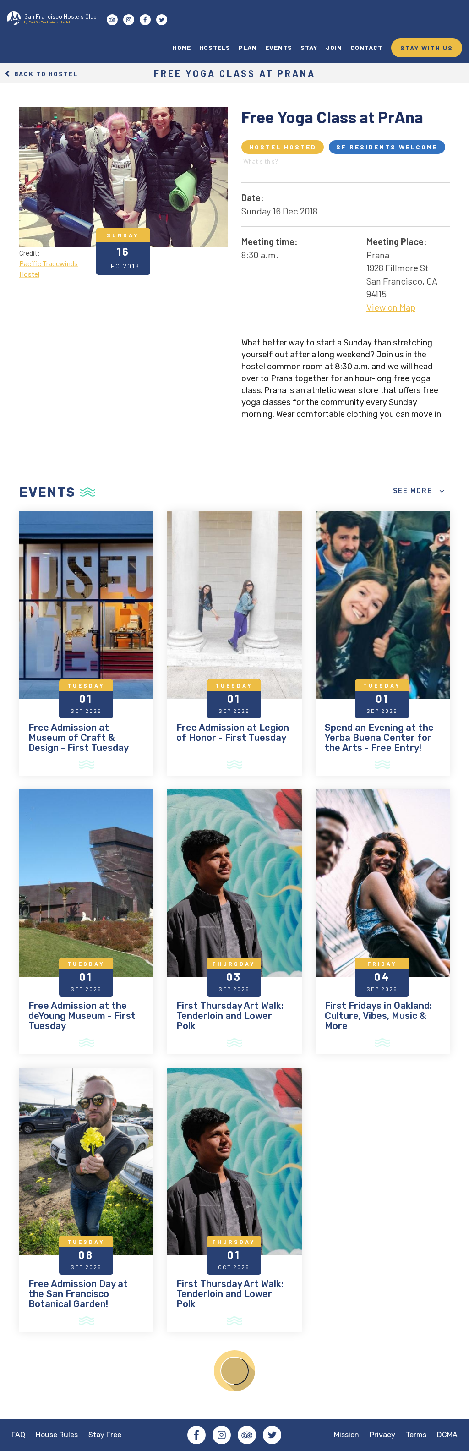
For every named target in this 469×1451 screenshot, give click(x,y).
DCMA (447, 1434)
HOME (182, 47)
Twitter (272, 1435)
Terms (416, 1434)
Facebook (196, 1435)
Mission (346, 1434)
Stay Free (104, 1434)
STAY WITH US (426, 48)
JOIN (334, 47)
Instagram (222, 1435)
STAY (308, 47)
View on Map (390, 306)
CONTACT (366, 47)
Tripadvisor (247, 1435)
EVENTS (278, 47)
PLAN (248, 47)
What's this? (260, 161)
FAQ (18, 1434)
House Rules (57, 1434)
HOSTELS (214, 47)
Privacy (382, 1434)
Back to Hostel (45, 73)
